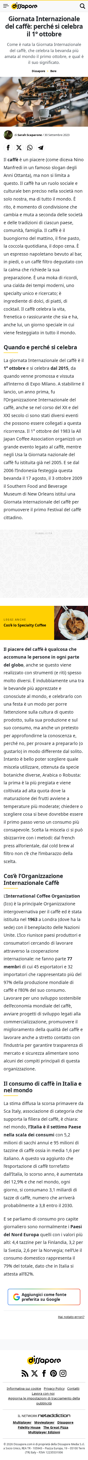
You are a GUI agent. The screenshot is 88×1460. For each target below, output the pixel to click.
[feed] (25, 1372)
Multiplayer (22, 1422)
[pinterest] (53, 1372)
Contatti (73, 1388)
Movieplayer (44, 1422)
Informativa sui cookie (24, 1388)
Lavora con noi (43, 1393)
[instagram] (63, 1372)
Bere (53, 71)
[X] (34, 1372)
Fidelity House (29, 1427)
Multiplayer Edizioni (44, 1432)
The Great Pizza (55, 1427)
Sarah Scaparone (30, 135)
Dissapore (38, 71)
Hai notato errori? (71, 1317)
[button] (8, 147)
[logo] (24, 6)
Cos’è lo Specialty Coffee (25, 625)
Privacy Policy (54, 1388)
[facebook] (44, 1372)
